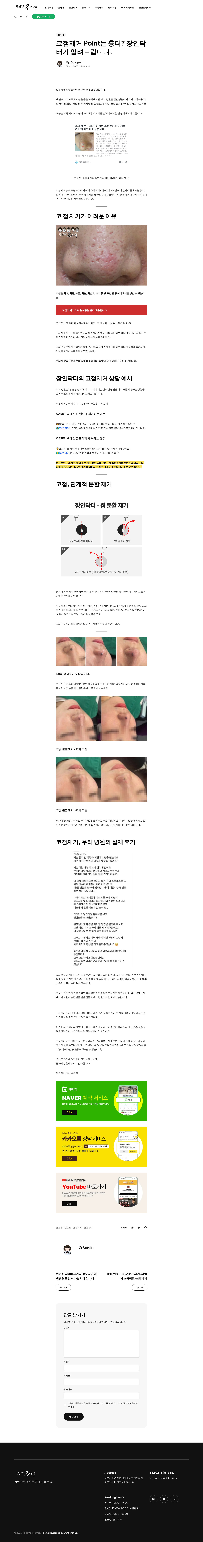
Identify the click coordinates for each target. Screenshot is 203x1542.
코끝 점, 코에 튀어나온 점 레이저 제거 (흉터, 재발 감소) (101, 178)
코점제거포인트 (63, 1227)
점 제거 (61, 34)
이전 (65, 1287)
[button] (101, 255)
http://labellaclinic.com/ (163, 1478)
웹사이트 (68, 1389)
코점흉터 (88, 1227)
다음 (137, 1287)
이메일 (67, 1375)
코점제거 (77, 1227)
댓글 (66, 1327)
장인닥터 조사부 (43, 16)
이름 (66, 1361)
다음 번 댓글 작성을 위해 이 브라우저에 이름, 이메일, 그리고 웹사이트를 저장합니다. (103, 1405)
